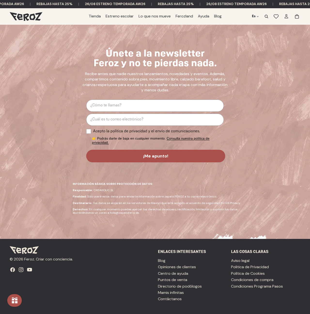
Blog (161, 260)
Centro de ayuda (173, 273)
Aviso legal (240, 260)
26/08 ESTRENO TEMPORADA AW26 (106, 4)
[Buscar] (266, 16)
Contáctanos (170, 299)
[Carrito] (297, 16)
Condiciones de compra (252, 279)
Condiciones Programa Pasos (257, 286)
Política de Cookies (248, 273)
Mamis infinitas (171, 292)
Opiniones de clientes (177, 267)
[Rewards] (14, 300)
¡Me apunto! (155, 156)
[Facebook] (13, 270)
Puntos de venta (172, 279)
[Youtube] (29, 270)
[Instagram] (21, 270)
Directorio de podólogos (180, 286)
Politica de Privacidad (250, 267)
